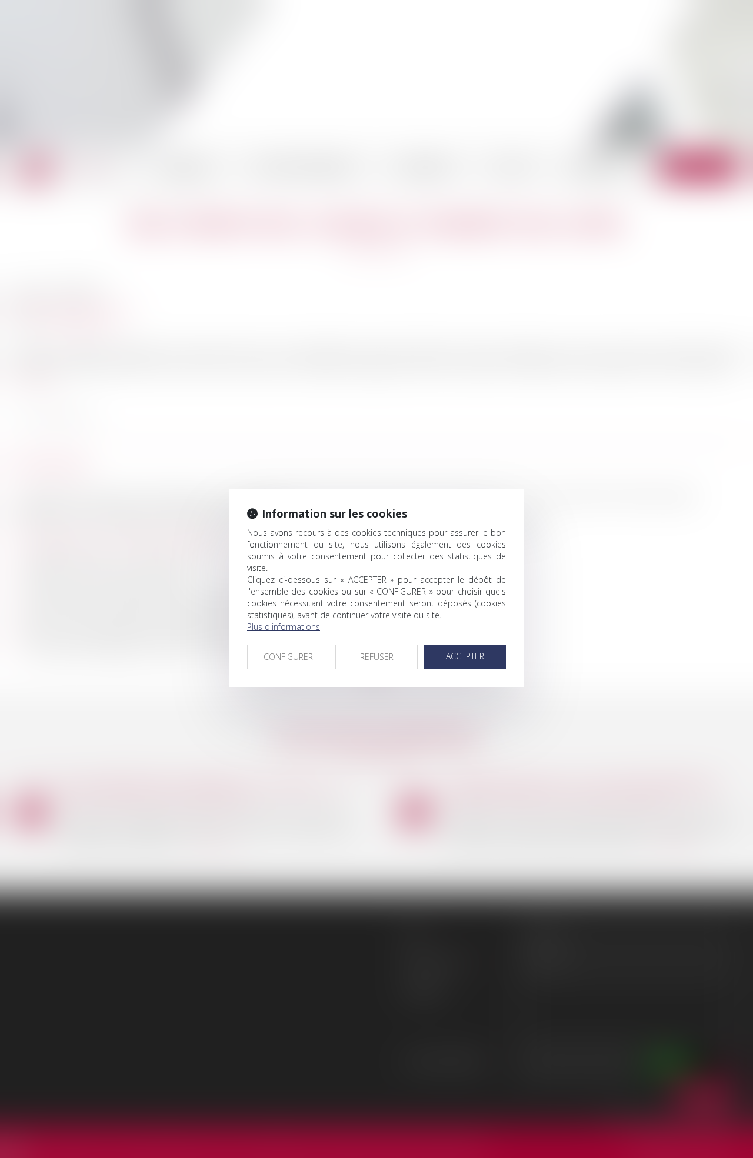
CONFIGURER (288, 656)
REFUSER (377, 656)
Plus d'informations (283, 626)
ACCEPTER (465, 656)
